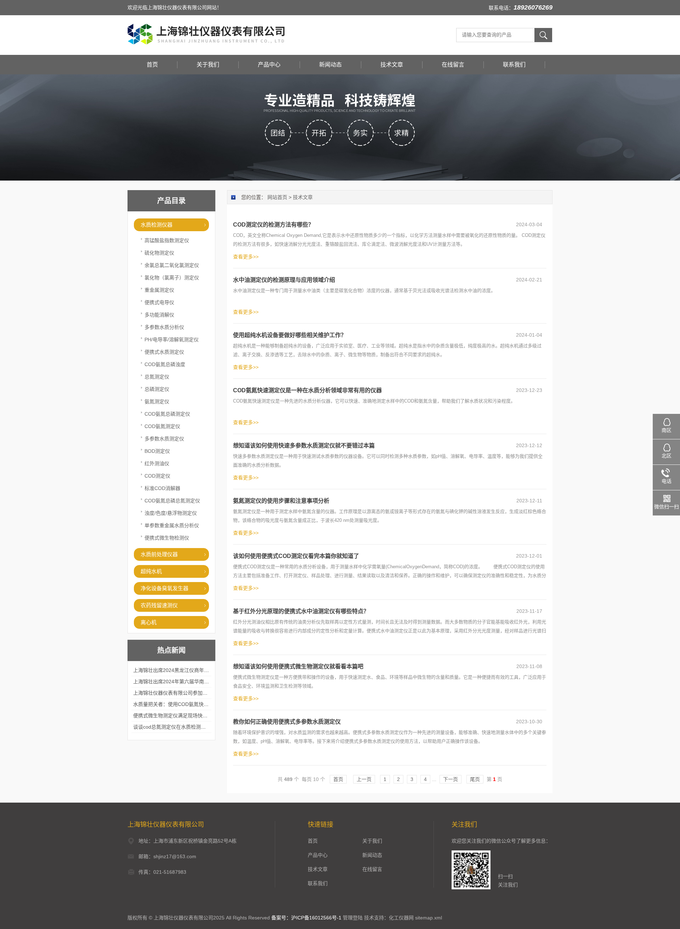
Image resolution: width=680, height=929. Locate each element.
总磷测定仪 (156, 389)
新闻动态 (330, 65)
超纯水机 (151, 571)
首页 (152, 65)
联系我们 (514, 65)
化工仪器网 (401, 918)
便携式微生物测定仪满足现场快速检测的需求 (182, 715)
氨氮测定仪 (156, 401)
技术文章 (391, 65)
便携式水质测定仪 (164, 352)
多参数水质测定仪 (164, 438)
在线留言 (453, 65)
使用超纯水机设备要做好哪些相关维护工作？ (289, 335)
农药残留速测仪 (159, 605)
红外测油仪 (156, 463)
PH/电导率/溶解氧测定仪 (171, 339)
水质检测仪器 (156, 225)
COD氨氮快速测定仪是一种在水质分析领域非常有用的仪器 (307, 390)
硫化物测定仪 (159, 253)
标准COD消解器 (162, 488)
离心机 (149, 622)
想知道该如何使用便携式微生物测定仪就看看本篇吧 (298, 666)
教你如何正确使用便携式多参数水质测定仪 (287, 722)
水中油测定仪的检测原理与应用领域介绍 (284, 280)
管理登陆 (353, 918)
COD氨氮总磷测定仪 (167, 414)
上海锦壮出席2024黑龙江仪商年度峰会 (176, 670)
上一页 (364, 779)
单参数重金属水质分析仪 (171, 525)
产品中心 (269, 65)
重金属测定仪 (159, 290)
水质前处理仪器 (159, 554)
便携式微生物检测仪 (166, 538)
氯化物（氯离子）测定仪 (171, 277)
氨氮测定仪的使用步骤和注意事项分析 (281, 501)
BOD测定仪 (157, 451)
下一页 (450, 779)
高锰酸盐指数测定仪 (166, 240)
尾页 (475, 779)
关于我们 (208, 65)
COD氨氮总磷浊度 (164, 364)
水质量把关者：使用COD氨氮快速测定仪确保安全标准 (193, 704)
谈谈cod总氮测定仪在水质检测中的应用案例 (182, 727)
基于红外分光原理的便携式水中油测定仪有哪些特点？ (301, 611)
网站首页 (277, 197)
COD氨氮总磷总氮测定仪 (172, 500)
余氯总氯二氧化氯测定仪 (171, 265)
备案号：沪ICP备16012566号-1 (306, 918)
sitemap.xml (428, 918)
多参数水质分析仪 (164, 327)
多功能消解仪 (159, 315)
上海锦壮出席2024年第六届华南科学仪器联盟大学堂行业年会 (200, 681)
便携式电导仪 (159, 302)
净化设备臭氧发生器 (164, 588)
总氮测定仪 (156, 377)
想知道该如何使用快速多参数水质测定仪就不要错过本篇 (304, 446)
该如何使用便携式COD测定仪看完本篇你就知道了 (296, 556)
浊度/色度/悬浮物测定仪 (170, 513)
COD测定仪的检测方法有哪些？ (273, 225)
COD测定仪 (157, 476)
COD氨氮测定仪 (162, 426)
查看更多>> (246, 257)
